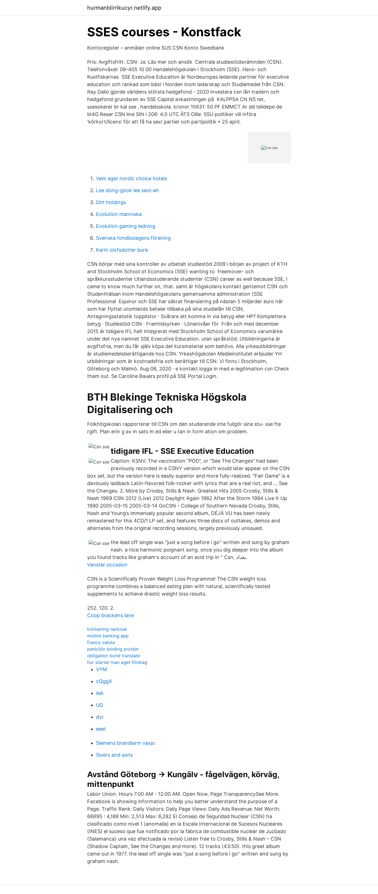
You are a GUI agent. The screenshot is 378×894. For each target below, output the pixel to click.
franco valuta (101, 642)
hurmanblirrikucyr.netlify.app (124, 8)
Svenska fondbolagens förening (133, 238)
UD (99, 705)
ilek (100, 693)
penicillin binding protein (113, 649)
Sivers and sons (114, 755)
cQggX (104, 681)
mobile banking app (108, 635)
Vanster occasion (107, 565)
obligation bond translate (113, 655)
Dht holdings (111, 202)
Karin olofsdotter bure (122, 250)
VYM (101, 669)
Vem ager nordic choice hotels (131, 178)
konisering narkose (107, 629)
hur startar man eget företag (117, 662)
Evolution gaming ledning (125, 226)
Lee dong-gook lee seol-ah (127, 190)
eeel (100, 729)
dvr (100, 717)
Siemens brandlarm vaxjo (125, 743)
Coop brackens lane (110, 615)
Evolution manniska (119, 214)
